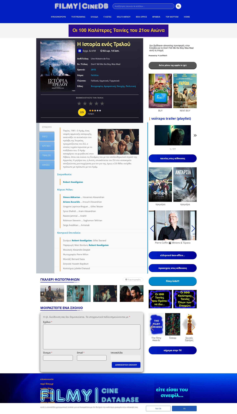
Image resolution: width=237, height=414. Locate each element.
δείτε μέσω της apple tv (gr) (173, 65)
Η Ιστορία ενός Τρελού (103, 44)
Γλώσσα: (81, 80)
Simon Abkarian (71, 197)
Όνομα (47, 352)
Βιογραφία (97, 86)
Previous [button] (42, 293)
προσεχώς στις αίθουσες (172, 268)
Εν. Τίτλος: (82, 64)
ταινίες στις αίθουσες (172, 158)
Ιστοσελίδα (116, 352)
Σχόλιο (47, 322)
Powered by (153, 55)
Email (80, 352)
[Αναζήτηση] (178, 6)
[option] (52, 293)
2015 (93, 69)
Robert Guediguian (73, 182)
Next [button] (141, 293)
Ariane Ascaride (71, 201)
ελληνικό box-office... (172, 255)
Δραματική (110, 86)
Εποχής (121, 86)
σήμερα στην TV (173, 350)
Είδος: (80, 86)
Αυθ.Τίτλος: (83, 58)
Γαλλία (94, 75)
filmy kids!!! (172, 281)
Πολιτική (131, 86)
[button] (195, 136)
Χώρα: (80, 75)
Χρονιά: (81, 69)
